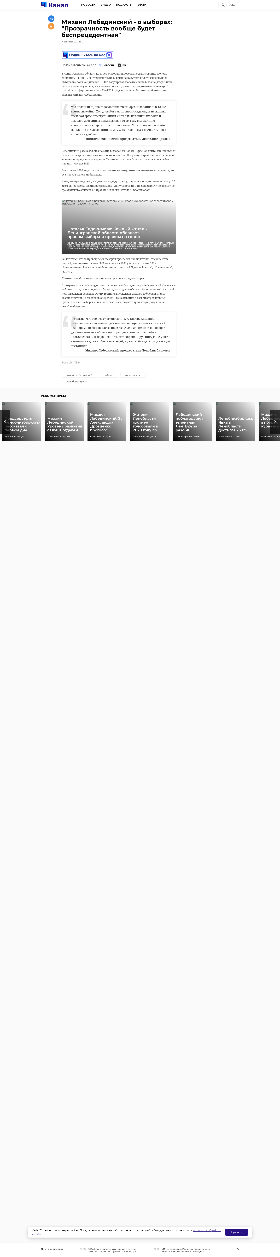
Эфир (142, 4)
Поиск (231, 4)
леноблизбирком (76, 381)
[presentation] (5, 422)
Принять (236, 1232)
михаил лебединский (79, 375)
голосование (133, 375)
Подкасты (124, 4)
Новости (88, 4)
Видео (106, 4)
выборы (108, 375)
